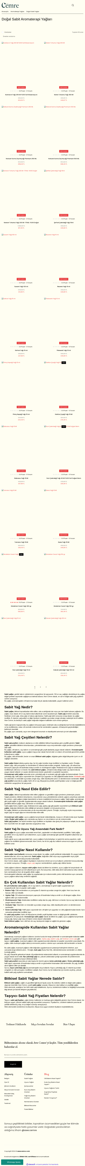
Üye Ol (6, 1082)
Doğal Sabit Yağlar (32, 11)
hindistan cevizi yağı (69, 939)
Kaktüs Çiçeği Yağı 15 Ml (63, 414)
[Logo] (10, 5)
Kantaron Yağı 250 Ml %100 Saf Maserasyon (21, 95)
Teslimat (7, 1103)
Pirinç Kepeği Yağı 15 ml (21, 414)
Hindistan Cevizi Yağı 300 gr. (21, 606)
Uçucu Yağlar (29, 1082)
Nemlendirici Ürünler (31, 1102)
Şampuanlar (28, 1086)
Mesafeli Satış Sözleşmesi (9, 1095)
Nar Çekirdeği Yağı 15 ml (21, 670)
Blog (46, 1074)
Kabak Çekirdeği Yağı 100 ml (63, 670)
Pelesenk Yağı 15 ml (64, 350)
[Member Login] (77, 5)
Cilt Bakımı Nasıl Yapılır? (52, 1078)
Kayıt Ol (13, 1064)
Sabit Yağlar (28, 1078)
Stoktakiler (7, 32)
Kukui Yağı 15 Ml (63, 542)
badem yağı (55, 939)
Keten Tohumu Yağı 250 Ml (63, 95)
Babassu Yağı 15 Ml (21, 478)
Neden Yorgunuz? (50, 1098)
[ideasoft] (30, 1164)
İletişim (6, 1078)
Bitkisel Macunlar (30, 1105)
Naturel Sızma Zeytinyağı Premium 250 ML (21, 159)
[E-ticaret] (42, 1164)
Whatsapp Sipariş (13, 1162)
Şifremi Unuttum (10, 1086)
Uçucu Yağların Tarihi (51, 1088)
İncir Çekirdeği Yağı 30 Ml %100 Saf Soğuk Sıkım (64, 478)
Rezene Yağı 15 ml (63, 286)
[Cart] (81, 5)
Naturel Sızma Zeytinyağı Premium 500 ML (63, 159)
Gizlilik (6, 1100)
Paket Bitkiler (28, 1109)
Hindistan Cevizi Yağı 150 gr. (64, 606)
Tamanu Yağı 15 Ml (21, 542)
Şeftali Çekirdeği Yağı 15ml (63, 223)
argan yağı (31, 863)
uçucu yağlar (63, 868)
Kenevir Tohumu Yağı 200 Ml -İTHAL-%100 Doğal (21, 223)
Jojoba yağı (46, 939)
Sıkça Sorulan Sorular (12, 1090)
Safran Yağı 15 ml (21, 350)
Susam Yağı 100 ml (21, 286)
